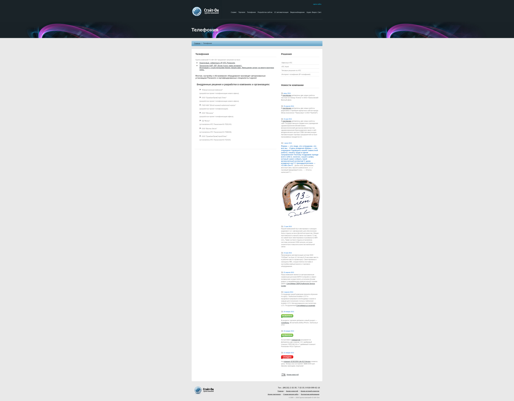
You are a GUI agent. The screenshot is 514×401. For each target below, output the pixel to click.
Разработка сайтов (265, 12)
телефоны (285, 323)
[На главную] (206, 18)
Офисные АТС (287, 63)
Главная (197, 43)
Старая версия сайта (290, 394)
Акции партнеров (274, 394)
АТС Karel (285, 67)
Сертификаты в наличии (305, 306)
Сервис (234, 12)
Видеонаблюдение (297, 12)
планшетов (296, 340)
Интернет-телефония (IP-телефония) (296, 74)
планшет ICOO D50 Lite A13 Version (297, 361)
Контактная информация (310, 394)
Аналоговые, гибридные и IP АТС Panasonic (217, 63)
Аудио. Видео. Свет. (314, 12)
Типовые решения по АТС (291, 70)
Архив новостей (293, 375)
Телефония (251, 12)
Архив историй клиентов (310, 391)
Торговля (241, 12)
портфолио (287, 95)
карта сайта (317, 4)
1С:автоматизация (281, 12)
